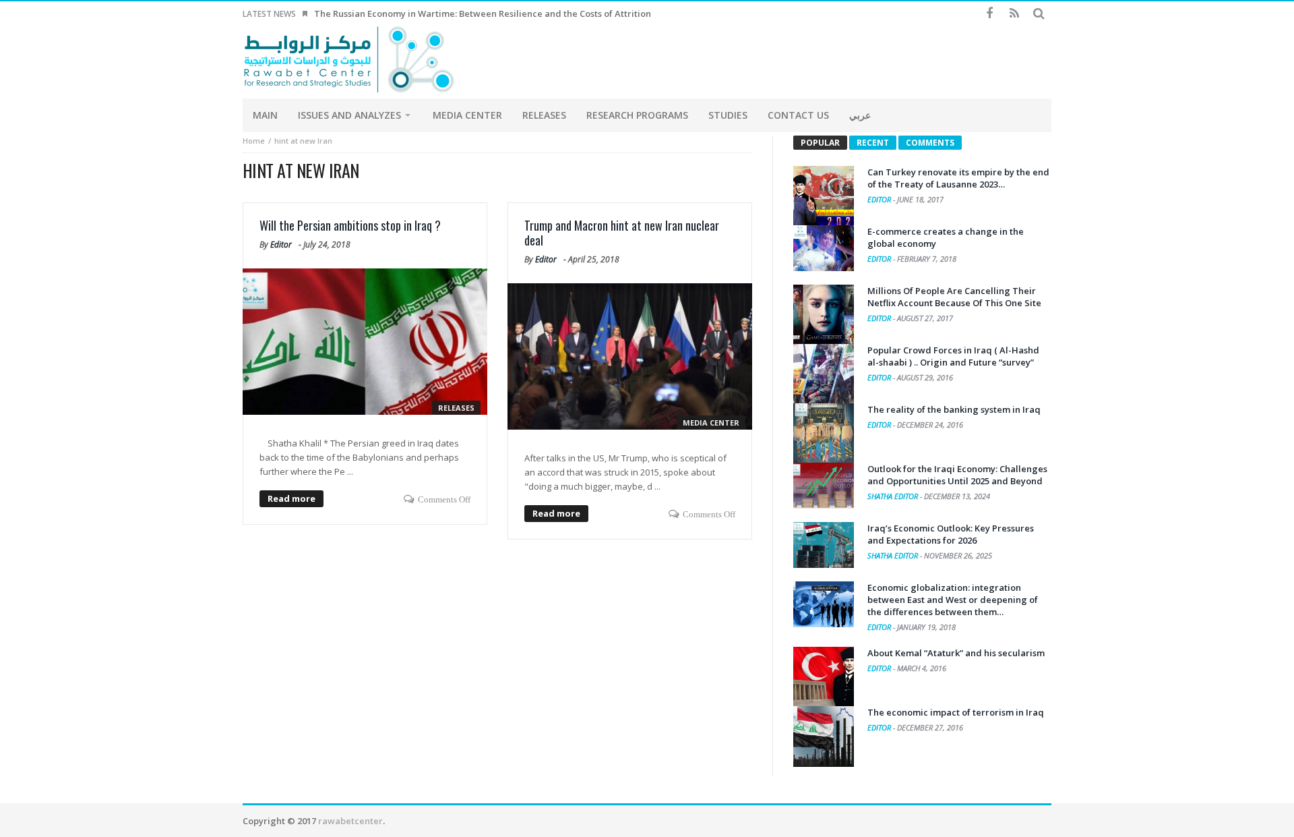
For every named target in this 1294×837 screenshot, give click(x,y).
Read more (291, 498)
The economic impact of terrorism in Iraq (955, 712)
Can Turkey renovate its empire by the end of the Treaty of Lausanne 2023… (958, 178)
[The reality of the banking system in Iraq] (823, 433)
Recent (873, 142)
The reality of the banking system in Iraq (954, 409)
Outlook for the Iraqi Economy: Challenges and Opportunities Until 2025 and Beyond (957, 475)
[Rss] (1014, 13)
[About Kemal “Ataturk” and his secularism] (823, 677)
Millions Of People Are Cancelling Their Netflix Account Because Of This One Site (954, 297)
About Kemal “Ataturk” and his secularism (956, 653)
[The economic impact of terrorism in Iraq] (823, 736)
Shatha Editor (893, 496)
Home (254, 141)
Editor (281, 244)
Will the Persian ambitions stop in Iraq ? (350, 225)
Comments (930, 142)
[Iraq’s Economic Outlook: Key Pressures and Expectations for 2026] (823, 545)
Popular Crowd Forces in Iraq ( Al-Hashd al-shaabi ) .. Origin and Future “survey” (953, 356)
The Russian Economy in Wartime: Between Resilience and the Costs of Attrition (482, 13)
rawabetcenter (350, 821)
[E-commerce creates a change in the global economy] (823, 248)
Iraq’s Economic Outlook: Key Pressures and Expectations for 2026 (950, 534)
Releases (456, 408)
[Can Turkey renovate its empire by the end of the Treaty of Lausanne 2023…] (823, 196)
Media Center (711, 422)
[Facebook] (989, 13)
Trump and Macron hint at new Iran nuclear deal (621, 233)
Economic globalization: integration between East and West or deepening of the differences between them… (952, 599)
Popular (820, 142)
